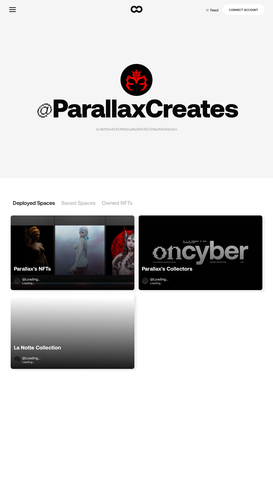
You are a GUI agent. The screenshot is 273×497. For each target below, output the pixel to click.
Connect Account (243, 9)
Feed (214, 10)
